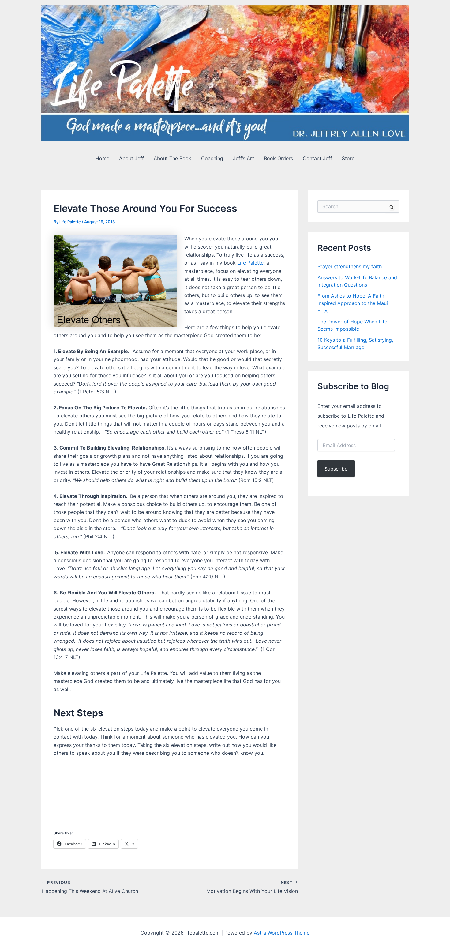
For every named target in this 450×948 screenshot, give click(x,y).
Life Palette (250, 263)
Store (348, 158)
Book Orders (278, 158)
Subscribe (335, 469)
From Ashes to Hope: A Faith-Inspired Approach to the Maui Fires (352, 303)
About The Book (172, 158)
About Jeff (131, 158)
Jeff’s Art (243, 158)
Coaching (212, 158)
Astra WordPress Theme (281, 933)
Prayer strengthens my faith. (350, 266)
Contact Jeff (317, 158)
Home (102, 158)
